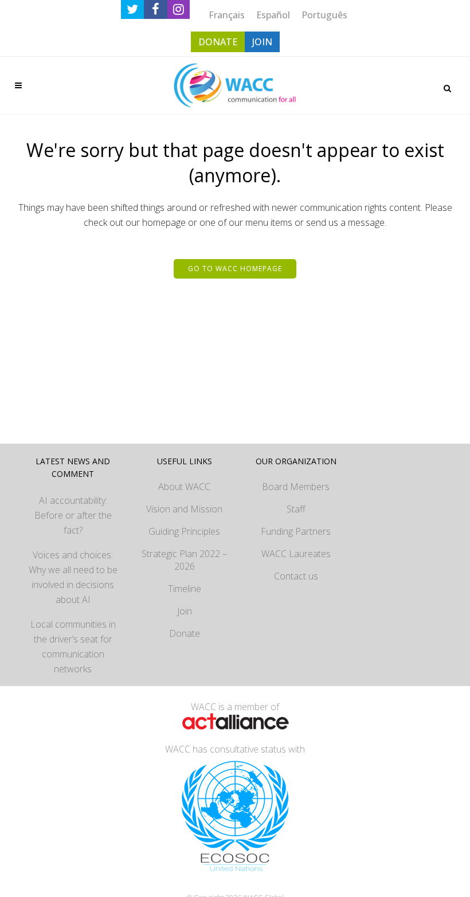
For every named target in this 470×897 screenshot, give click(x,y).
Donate (184, 633)
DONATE (217, 42)
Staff (296, 509)
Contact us (296, 576)
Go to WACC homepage (235, 268)
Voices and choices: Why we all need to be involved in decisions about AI (73, 577)
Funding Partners (296, 531)
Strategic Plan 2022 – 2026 (184, 560)
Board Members (296, 486)
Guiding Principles (184, 531)
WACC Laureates (296, 553)
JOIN (262, 42)
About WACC (184, 486)
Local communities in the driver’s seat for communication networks (73, 646)
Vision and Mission (184, 509)
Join (184, 611)
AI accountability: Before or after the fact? (73, 515)
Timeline (184, 588)
